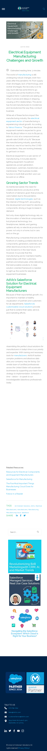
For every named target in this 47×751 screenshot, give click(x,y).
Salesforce (25, 512)
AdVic (33, 506)
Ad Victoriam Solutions (22, 506)
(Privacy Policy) (24, 748)
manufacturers (20, 355)
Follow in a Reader (14, 494)
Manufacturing (33, 509)
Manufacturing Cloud (13, 512)
